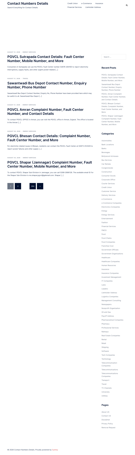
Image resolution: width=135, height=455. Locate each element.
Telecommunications (110, 370)
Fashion (105, 222)
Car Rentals (106, 164)
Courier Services (108, 183)
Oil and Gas (106, 312)
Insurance (99, 3)
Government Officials (110, 250)
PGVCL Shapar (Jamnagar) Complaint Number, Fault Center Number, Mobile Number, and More (49, 164)
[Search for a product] (127, 5)
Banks (104, 148)
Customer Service (109, 191)
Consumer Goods (108, 176)
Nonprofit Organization (111, 308)
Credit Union (73, 3)
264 (32, 186)
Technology (106, 359)
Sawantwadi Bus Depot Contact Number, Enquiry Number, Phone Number (47, 85)
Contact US (106, 416)
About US (105, 412)
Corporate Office (108, 180)
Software (105, 351)
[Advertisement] (67, 26)
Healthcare (106, 257)
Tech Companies (108, 355)
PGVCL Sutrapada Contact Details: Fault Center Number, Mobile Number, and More (45, 59)
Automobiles (107, 141)
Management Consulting (111, 300)
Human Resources (109, 265)
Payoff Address (108, 316)
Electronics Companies (111, 207)
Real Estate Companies (111, 335)
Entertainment (107, 218)
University (106, 392)
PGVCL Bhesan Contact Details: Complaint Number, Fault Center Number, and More (49, 138)
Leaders (105, 289)
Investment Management (111, 277)
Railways (105, 332)
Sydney (55, 450)
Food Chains (106, 238)
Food (104, 234)
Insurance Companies (110, 273)
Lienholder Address (93, 7)
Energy (104, 211)
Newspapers (106, 304)
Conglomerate (107, 168)
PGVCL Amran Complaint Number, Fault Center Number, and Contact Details (45, 112)
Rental (104, 339)
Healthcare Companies (111, 261)
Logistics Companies (110, 296)
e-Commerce (86, 3)
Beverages (106, 152)
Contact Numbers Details (27, 3)
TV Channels (107, 388)
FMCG (104, 230)
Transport (105, 380)
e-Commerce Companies (112, 203)
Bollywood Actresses (110, 156)
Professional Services (110, 328)
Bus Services (107, 160)
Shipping (105, 347)
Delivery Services (108, 195)
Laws (104, 285)
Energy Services (29, 52)
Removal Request (108, 427)
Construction (107, 172)
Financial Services (75, 7)
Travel (25, 78)
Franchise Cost (107, 246)
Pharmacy (105, 324)
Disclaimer (106, 420)
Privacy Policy (107, 424)
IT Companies (107, 281)
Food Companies (108, 242)
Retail (104, 343)
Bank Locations (108, 144)
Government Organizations (112, 254)
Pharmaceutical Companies (112, 320)
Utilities (105, 396)
